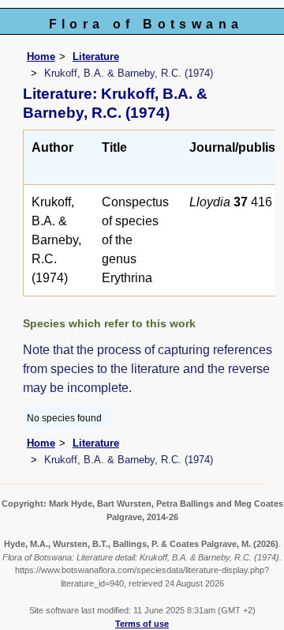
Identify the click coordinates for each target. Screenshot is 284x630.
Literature (96, 56)
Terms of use (142, 623)
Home (41, 56)
